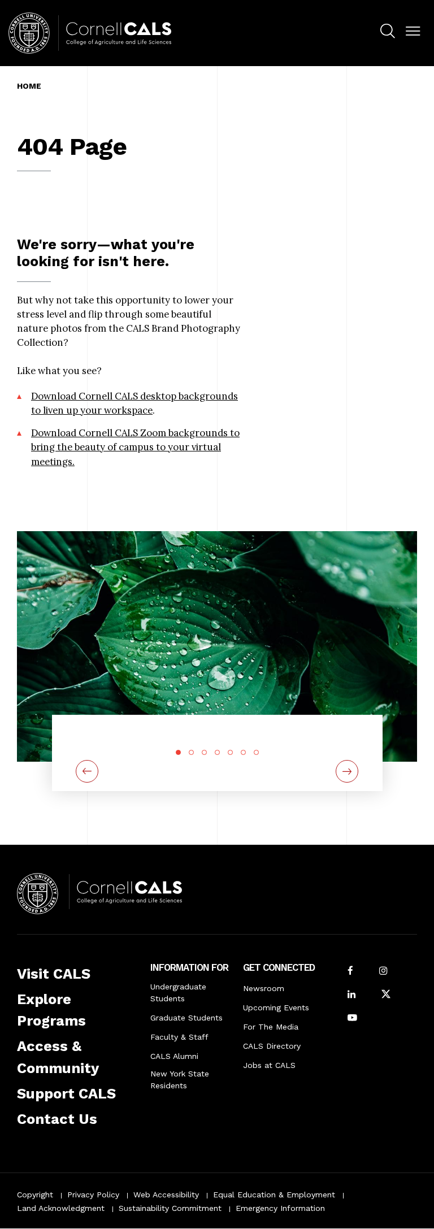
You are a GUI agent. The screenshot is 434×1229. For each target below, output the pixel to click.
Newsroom (263, 988)
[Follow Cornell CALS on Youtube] (352, 1018)
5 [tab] (230, 752)
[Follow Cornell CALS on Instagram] (383, 972)
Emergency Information (280, 1208)
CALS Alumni (174, 1056)
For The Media (270, 1026)
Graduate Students (186, 1017)
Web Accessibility (166, 1194)
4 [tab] (217, 752)
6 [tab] (243, 752)
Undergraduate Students (178, 992)
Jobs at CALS (269, 1065)
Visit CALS (53, 973)
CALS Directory (272, 1045)
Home (29, 85)
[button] (413, 31)
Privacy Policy (93, 1194)
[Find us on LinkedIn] (351, 995)
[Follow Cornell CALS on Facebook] (350, 972)
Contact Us (57, 1118)
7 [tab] (256, 752)
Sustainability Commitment (170, 1208)
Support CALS (66, 1093)
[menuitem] (387, 32)
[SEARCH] (387, 31)
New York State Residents (179, 1079)
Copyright (35, 1194)
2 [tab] (191, 752)
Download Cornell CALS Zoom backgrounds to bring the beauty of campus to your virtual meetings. (135, 447)
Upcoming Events (276, 1007)
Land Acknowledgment (61, 1208)
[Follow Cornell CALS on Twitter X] (385, 995)
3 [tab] (204, 752)
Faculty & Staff (179, 1036)
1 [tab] (178, 752)
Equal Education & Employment (274, 1194)
